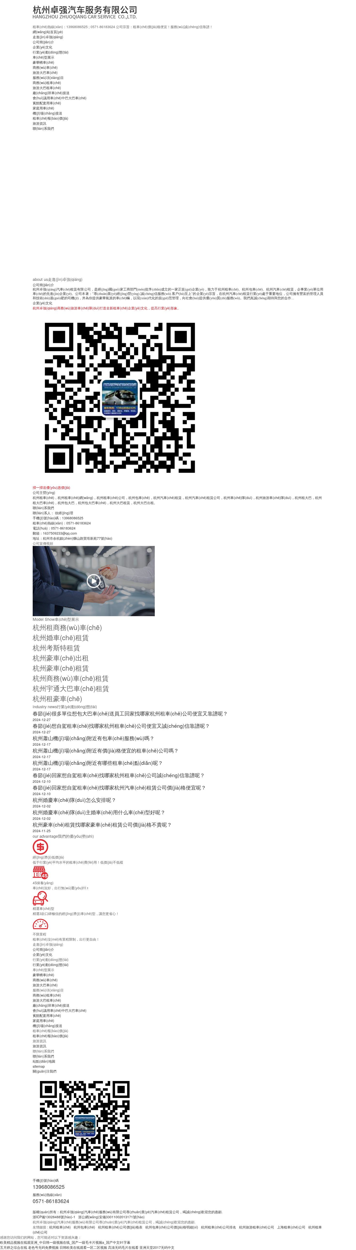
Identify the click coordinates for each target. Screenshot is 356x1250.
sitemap (39, 1066)
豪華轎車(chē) (43, 62)
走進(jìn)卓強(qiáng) (48, 36)
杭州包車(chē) (84, 1227)
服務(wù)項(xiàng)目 (48, 77)
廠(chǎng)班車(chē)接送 (51, 92)
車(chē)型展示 (43, 57)
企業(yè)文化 (42, 47)
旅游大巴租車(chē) (47, 87)
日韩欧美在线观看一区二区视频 (83, 1247)
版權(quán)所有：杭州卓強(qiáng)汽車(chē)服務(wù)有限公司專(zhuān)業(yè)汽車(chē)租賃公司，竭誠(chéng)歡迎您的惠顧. (128, 1211)
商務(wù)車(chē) (45, 67)
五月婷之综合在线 (13, 1247)
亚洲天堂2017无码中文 (156, 1247)
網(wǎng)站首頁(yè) (48, 31)
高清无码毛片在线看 (123, 1247)
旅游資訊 (39, 123)
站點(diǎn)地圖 (44, 1061)
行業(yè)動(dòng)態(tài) (51, 52)
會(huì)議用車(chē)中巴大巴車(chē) (59, 97)
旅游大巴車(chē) (45, 72)
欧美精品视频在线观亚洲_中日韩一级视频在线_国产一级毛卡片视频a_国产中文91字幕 (65, 1242)
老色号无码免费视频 (43, 1247)
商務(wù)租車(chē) (47, 82)
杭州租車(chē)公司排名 (218, 1227)
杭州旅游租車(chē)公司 (256, 1227)
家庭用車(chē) (43, 108)
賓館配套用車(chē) (47, 102)
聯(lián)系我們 (43, 128)
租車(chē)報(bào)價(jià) (50, 118)
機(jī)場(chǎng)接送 (47, 113)
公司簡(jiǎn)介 (43, 41)
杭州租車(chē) (60, 1227)
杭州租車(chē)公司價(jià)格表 (120, 1227)
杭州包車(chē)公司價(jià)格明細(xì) (171, 1227)
